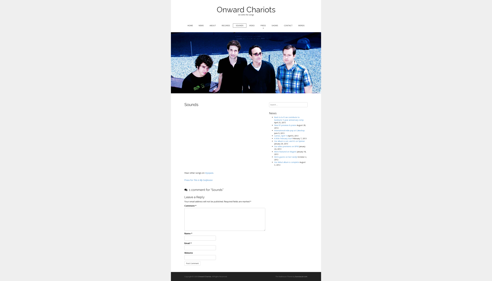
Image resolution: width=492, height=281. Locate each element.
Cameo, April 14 (281, 136)
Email (188, 243)
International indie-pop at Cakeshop (289, 130)
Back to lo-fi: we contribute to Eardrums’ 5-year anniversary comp (289, 118)
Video (252, 25)
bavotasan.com (301, 276)
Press (263, 25)
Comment (190, 205)
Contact (288, 25)
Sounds (239, 25)
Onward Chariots (246, 9)
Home (190, 25)
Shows (275, 25)
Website (188, 252)
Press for (198, 180)
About (213, 25)
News (201, 25)
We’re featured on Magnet (285, 151)
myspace (208, 173)
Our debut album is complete (286, 162)
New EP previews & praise (285, 125)
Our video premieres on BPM (286, 146)
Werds (301, 25)
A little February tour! (283, 138)
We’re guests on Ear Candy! (285, 157)
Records (226, 25)
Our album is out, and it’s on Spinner (289, 141)
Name (188, 233)
